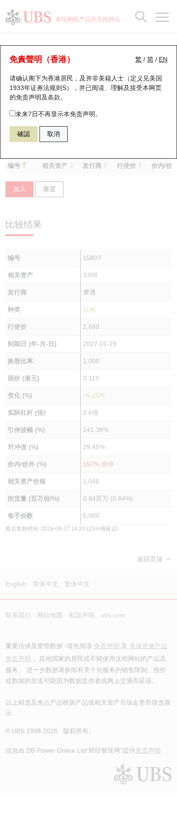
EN (163, 59)
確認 (23, 133)
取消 (53, 133)
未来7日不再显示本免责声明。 (58, 114)
